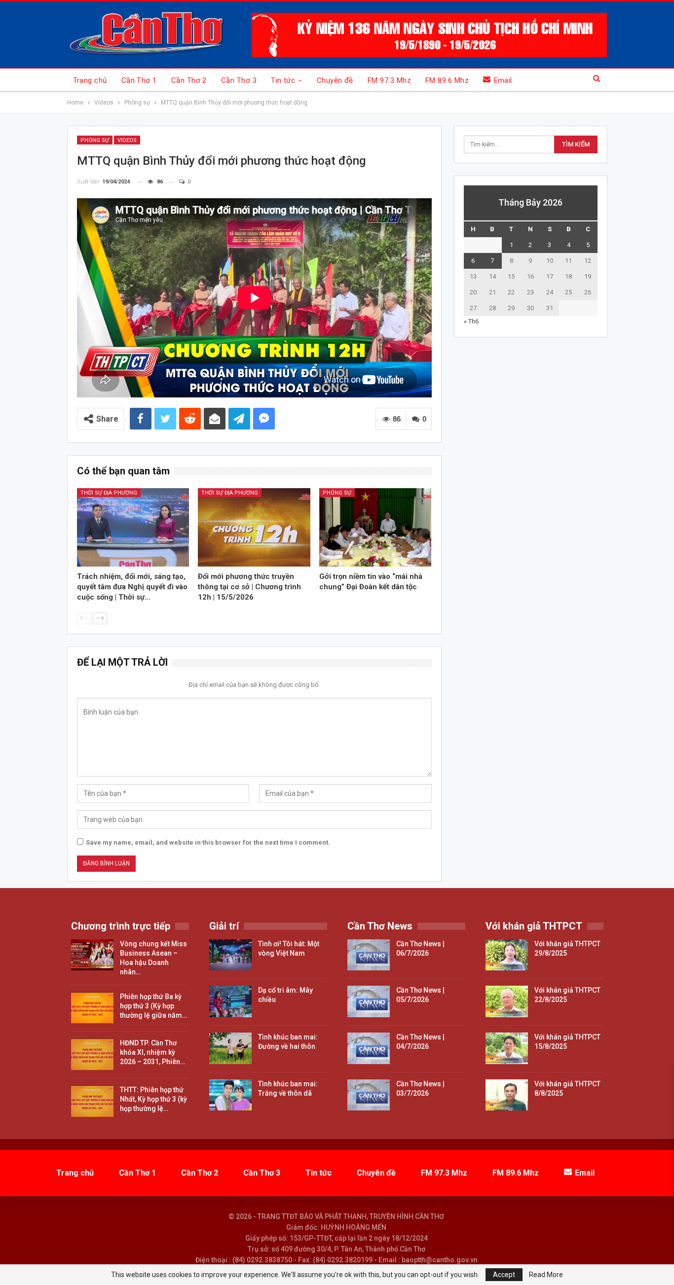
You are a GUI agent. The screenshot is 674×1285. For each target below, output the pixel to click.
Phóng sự (94, 140)
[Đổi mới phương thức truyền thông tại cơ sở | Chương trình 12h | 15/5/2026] (254, 527)
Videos (127, 140)
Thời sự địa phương (108, 493)
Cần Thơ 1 (139, 80)
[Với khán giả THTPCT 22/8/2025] (507, 1001)
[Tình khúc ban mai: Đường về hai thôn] (230, 1048)
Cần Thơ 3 (239, 80)
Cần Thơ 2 (189, 80)
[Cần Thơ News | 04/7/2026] (368, 1048)
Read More (546, 1274)
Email (503, 80)
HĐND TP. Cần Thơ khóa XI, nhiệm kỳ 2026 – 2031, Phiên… (152, 1052)
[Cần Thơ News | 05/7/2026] (368, 1001)
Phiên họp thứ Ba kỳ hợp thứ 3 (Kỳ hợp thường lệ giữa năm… (153, 1006)
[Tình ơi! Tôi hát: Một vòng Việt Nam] (230, 955)
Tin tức (283, 80)
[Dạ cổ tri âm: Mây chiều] (230, 1001)
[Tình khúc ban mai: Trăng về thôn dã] (230, 1095)
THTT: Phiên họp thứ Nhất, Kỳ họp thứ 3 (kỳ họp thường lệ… (153, 1099)
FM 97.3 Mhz (389, 80)
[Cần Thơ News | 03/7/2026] (368, 1095)
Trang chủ (90, 80)
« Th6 (471, 321)
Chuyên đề (335, 80)
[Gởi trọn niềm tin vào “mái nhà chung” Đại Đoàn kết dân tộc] (375, 527)
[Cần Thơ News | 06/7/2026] (368, 955)
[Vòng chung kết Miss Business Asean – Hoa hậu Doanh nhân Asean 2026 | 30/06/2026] (92, 955)
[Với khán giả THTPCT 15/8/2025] (507, 1048)
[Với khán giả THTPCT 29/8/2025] (507, 955)
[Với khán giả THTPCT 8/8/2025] (507, 1095)
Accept (504, 1275)
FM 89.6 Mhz (447, 80)
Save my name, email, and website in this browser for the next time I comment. (208, 842)
